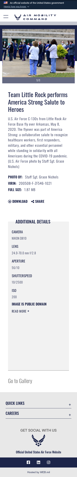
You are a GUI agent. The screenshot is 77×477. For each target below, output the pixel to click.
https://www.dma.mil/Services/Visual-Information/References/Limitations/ (34, 363)
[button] (17, 7)
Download (19, 201)
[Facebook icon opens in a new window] (28, 462)
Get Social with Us (38, 430)
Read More (19, 311)
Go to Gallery (20, 381)
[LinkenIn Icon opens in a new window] (38, 462)
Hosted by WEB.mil (38, 472)
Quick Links (15, 403)
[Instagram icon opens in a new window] (48, 462)
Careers (12, 413)
